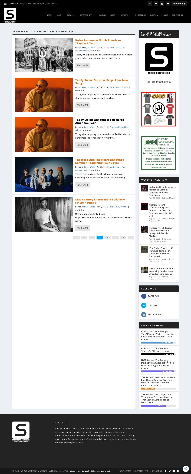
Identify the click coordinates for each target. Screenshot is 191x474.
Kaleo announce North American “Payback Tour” (98, 41)
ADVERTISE (138, 471)
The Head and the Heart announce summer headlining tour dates (99, 161)
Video (112, 15)
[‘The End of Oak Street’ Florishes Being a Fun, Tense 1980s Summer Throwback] (144, 249)
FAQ (146, 471)
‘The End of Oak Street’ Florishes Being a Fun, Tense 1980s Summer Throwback (161, 252)
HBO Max (166, 239)
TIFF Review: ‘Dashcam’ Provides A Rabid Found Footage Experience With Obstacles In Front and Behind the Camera (158, 381)
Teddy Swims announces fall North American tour (99, 121)
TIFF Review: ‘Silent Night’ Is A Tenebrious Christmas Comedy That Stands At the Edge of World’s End (156, 398)
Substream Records (159, 15)
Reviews (124, 15)
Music (58, 15)
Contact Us (177, 15)
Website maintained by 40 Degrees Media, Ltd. (90, 471)
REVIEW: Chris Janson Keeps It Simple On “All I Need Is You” (155, 350)
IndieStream (140, 15)
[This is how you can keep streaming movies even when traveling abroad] (144, 270)
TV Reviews (162, 241)
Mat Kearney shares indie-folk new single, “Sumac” (100, 201)
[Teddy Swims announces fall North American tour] (44, 134)
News (118, 47)
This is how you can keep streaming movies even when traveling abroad (161, 271)
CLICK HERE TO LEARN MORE (158, 82)
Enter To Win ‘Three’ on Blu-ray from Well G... (39, 3)
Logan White (89, 47)
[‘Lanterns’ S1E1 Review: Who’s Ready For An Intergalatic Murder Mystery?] (144, 229)
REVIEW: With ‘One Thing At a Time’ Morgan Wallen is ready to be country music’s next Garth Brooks (157, 335)
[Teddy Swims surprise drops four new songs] (44, 95)
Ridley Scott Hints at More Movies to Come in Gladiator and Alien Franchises (162, 191)
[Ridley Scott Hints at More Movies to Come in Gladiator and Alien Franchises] (144, 188)
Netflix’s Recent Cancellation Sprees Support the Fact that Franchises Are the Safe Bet (161, 210)
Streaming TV (86, 15)
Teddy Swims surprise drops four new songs (101, 81)
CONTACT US (156, 471)
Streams (125, 87)
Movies (70, 15)
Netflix (172, 218)
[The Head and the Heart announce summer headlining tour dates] (44, 174)
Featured (113, 127)
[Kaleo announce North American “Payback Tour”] (44, 55)
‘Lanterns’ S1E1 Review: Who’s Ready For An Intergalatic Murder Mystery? (160, 232)
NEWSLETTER (125, 471)
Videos (78, 130)
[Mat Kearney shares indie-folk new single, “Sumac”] (44, 214)
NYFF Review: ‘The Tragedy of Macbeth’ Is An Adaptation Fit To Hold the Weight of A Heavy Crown (157, 364)
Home (49, 15)
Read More (82, 65)
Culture (102, 15)
